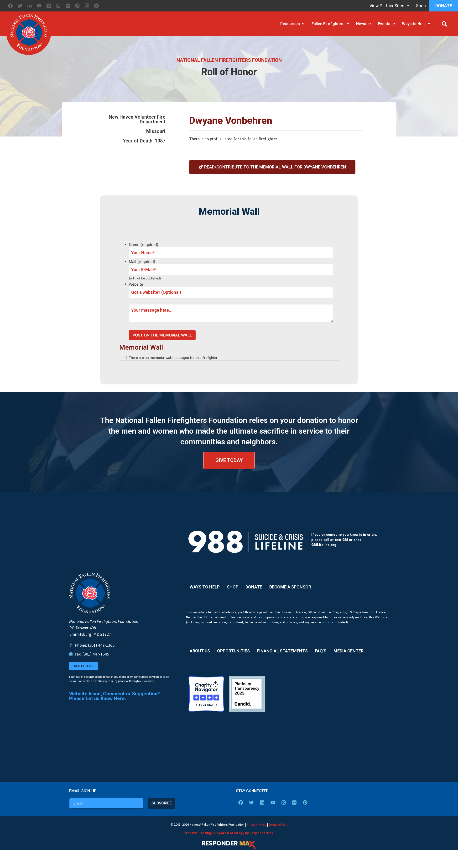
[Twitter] (20, 5)
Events (384, 23)
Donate (443, 5)
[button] (444, 24)
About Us (200, 650)
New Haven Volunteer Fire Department (137, 119)
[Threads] (87, 5)
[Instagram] (58, 5)
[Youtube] (39, 5)
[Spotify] (96, 5)
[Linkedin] (262, 802)
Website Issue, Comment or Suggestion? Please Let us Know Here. (114, 696)
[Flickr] (68, 5)
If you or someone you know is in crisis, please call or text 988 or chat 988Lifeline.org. (344, 540)
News (361, 23)
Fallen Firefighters (328, 23)
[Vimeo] (48, 5)
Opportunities (233, 650)
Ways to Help (414, 23)
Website (136, 284)
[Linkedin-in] (29, 5)
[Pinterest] (77, 5)
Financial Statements (282, 650)
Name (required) (143, 245)
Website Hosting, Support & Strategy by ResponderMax (229, 833)
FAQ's (320, 650)
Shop (421, 5)
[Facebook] (10, 5)
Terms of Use (278, 824)
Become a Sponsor (290, 586)
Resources (290, 23)
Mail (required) (142, 261)
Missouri (155, 131)
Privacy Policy (256, 824)
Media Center (348, 650)
